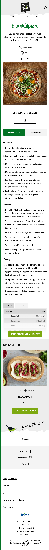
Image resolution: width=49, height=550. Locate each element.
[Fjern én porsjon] (17, 120)
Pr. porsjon (22, 305)
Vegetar (29, 17)
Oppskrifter (21, 17)
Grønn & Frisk (12, 17)
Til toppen (25, 439)
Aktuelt (6, 485)
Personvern (8, 507)
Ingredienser (36, 132)
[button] (23, 402)
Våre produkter (10, 478)
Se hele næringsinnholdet (25, 334)
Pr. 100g (8, 305)
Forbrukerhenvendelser (13, 500)
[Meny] (4, 8)
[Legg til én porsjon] (33, 120)
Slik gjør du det (14, 132)
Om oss (6, 493)
